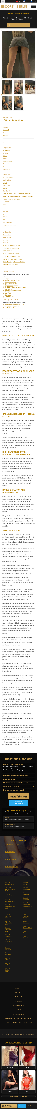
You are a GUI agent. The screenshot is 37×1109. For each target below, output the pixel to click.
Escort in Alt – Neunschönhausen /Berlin (10, 889)
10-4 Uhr (5, 240)
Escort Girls (6, 130)
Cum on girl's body (10, 282)
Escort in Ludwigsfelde (8, 935)
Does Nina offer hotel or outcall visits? (16, 775)
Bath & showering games (12, 280)
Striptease (8, 295)
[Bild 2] (18, 87)
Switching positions (10, 296)
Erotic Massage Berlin (12, 844)
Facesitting (8, 289)
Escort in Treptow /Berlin (7, 969)
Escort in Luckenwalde (8, 940)
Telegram (21, 1105)
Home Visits (21, 193)
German (5, 188)
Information (18, 1005)
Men (9, 234)
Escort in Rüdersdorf (26, 937)
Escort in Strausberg (8, 948)
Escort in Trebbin (7, 963)
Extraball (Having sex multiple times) (15, 287)
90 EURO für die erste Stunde (11, 245)
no (3, 214)
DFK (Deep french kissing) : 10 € (14, 304)
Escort (14, 193)
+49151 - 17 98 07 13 (13, 120)
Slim (4, 145)
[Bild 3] (30, 87)
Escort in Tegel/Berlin (8, 953)
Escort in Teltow (7, 958)
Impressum (18, 1001)
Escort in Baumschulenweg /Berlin (10, 906)
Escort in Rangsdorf (26, 921)
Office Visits (6, 196)
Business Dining (7, 193)
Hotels (18, 997)
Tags (18, 1010)
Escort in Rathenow (26, 932)
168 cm (5, 156)
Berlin (4, 204)
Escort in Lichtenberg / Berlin (8, 916)
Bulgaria (5, 183)
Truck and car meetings (12, 297)
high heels (8, 293)
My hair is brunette (8, 177)
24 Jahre (5, 135)
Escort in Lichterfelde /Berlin (8, 929)
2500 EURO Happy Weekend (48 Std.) (14, 261)
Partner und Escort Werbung (18, 1018)
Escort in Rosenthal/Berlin (27, 927)
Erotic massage (9, 286)
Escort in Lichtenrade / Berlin (8, 922)
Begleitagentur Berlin (11, 867)
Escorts (18, 992)
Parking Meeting (15, 196)
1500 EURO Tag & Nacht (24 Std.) (12, 259)
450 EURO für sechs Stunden (11, 253)
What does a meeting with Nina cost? (15, 783)
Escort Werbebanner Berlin (18, 1023)
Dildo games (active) (11, 283)
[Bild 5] (18, 102)
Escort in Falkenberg (26, 893)
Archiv (18, 988)
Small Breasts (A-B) (8, 161)
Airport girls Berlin (10, 859)
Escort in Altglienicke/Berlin (10, 895)
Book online (31, 1105)
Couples (5, 234)
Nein (4, 219)
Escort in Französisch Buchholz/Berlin (27, 904)
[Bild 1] (6, 87)
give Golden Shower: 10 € (12, 306)
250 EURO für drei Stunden (10, 251)
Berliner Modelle (10, 852)
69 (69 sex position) (11, 279)
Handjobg (8, 292)
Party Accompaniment (26, 196)
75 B (4, 166)
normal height (7, 150)
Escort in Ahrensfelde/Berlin (10, 900)
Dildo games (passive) (11, 284)
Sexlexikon (18, 1014)
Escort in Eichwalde (26, 883)
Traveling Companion (14, 199)
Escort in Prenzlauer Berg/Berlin (26, 916)
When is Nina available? (11, 786)
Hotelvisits (28, 193)
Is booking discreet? (10, 779)
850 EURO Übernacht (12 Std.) (11, 256)
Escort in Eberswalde (26, 888)
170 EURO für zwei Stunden (11, 248)
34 (3, 172)
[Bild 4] (6, 102)
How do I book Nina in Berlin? (13, 764)
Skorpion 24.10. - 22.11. (9, 225)
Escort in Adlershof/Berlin (9, 883)
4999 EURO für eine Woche (10, 264)
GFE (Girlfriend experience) (13, 290)
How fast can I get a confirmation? (14, 790)
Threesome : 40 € (10, 307)
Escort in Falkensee (26, 898)
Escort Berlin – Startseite (18, 1096)
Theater (5, 199)
